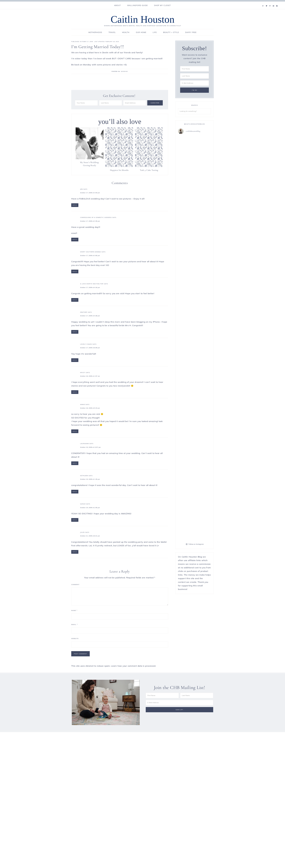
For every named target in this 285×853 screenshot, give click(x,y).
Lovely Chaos (86, 344)
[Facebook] (263, 3)
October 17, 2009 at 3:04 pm (90, 193)
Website (75, 638)
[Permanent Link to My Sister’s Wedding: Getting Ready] (90, 158)
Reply (75, 205)
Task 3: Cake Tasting (149, 170)
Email (74, 624)
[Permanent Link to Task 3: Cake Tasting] (149, 166)
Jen (81, 189)
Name (74, 610)
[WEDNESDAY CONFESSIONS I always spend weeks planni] (203, 212)
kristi (82, 372)
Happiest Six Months (119, 170)
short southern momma (90, 252)
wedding (124, 71)
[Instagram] (274, 3)
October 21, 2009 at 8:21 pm (90, 536)
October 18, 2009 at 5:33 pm (90, 408)
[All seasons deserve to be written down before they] (203, 345)
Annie (82, 404)
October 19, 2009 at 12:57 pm (90, 447)
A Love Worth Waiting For (91, 284)
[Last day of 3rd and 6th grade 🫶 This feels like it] (203, 470)
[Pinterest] (270, 3)
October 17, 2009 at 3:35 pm (90, 221)
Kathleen (84, 475)
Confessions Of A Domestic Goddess (96, 217)
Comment (75, 584)
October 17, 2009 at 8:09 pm (90, 348)
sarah (83, 504)
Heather (83, 312)
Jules (82, 532)
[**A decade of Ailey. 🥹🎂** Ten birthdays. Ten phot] (186, 194)
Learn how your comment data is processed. (133, 666)
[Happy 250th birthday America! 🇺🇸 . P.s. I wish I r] (186, 424)
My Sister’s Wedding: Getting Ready (89, 164)
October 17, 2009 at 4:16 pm (90, 287)
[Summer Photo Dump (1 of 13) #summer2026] (186, 296)
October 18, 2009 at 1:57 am (90, 376)
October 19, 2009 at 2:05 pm (90, 507)
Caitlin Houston (142, 19)
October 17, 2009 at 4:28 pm (90, 316)
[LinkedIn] (277, 3)
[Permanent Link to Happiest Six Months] (119, 166)
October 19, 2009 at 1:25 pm (90, 479)
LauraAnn (84, 443)
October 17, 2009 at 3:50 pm (90, 255)
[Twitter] (267, 3)
